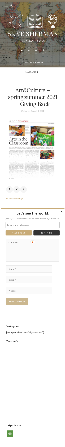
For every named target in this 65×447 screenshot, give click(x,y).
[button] (32, 213)
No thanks (46, 233)
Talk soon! (18, 233)
